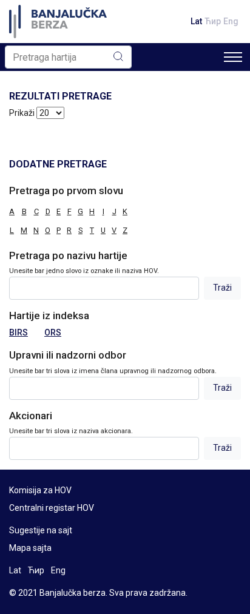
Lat (196, 21)
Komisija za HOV (40, 490)
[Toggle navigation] (233, 57)
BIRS (18, 332)
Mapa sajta (30, 548)
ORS (52, 332)
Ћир (212, 21)
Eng (230, 21)
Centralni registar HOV (51, 508)
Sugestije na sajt (40, 530)
